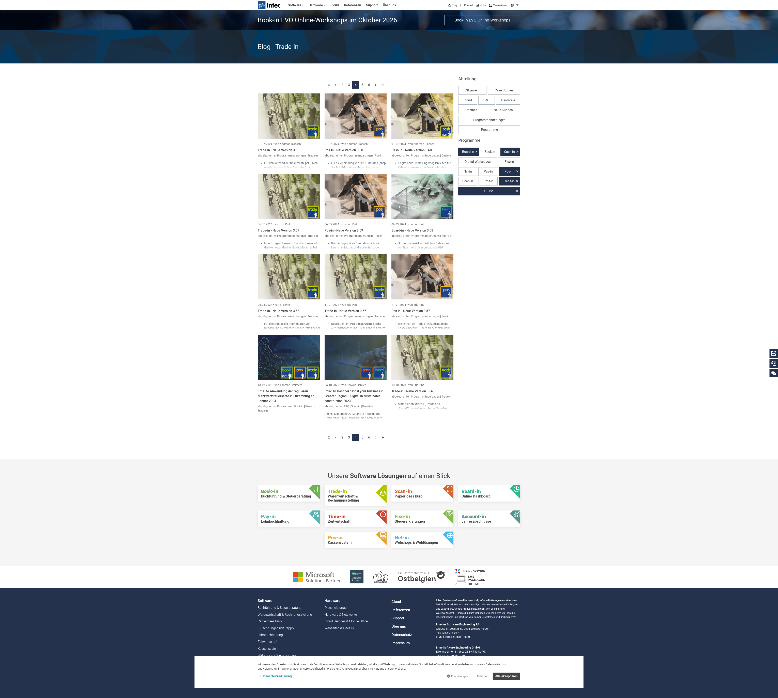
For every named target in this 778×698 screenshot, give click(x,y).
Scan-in (355, 406)
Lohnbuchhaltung (270, 635)
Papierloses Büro (270, 621)
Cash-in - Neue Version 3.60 (411, 150)
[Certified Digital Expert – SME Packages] (470, 577)
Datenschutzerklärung (276, 676)
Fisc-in (509, 162)
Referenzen (400, 610)
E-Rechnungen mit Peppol (276, 628)
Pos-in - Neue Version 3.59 (344, 230)
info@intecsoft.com (457, 636)
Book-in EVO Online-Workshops (482, 20)
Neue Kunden (503, 110)
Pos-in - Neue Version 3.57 (410, 311)
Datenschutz (401, 635)
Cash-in (446, 155)
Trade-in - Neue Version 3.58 (278, 311)
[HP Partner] (356, 577)
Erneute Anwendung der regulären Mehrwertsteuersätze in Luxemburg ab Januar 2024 (286, 396)
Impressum (400, 643)
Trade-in (313, 155)
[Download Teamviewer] (773, 353)
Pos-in (379, 155)
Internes (471, 110)
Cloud (468, 100)
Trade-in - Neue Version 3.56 (412, 391)
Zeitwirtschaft (267, 642)
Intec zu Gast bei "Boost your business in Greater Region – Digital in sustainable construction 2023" (354, 396)
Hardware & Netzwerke (341, 615)
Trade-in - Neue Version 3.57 (345, 311)
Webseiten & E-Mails (339, 628)
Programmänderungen (292, 155)
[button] (514, 5)
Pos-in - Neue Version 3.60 (344, 150)
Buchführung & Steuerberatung (279, 608)
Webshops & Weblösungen (277, 655)
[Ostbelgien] (422, 577)
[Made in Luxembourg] (380, 577)
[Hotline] (773, 363)
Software (265, 601)
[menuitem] (295, 5)
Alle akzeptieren (506, 676)
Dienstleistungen (336, 608)
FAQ (347, 406)
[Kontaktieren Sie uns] (773, 373)
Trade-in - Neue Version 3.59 (278, 230)
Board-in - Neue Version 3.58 (412, 230)
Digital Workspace (478, 162)
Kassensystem (268, 649)
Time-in (488, 181)
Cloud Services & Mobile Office (346, 621)
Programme (285, 406)
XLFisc (488, 191)
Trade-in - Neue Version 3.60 (278, 150)
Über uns (398, 626)
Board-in (446, 235)
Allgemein (472, 90)
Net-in (468, 171)
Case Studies (504, 90)
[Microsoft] (317, 577)
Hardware (508, 100)
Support (397, 618)
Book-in (299, 406)
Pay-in (488, 171)
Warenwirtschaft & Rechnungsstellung (285, 615)
